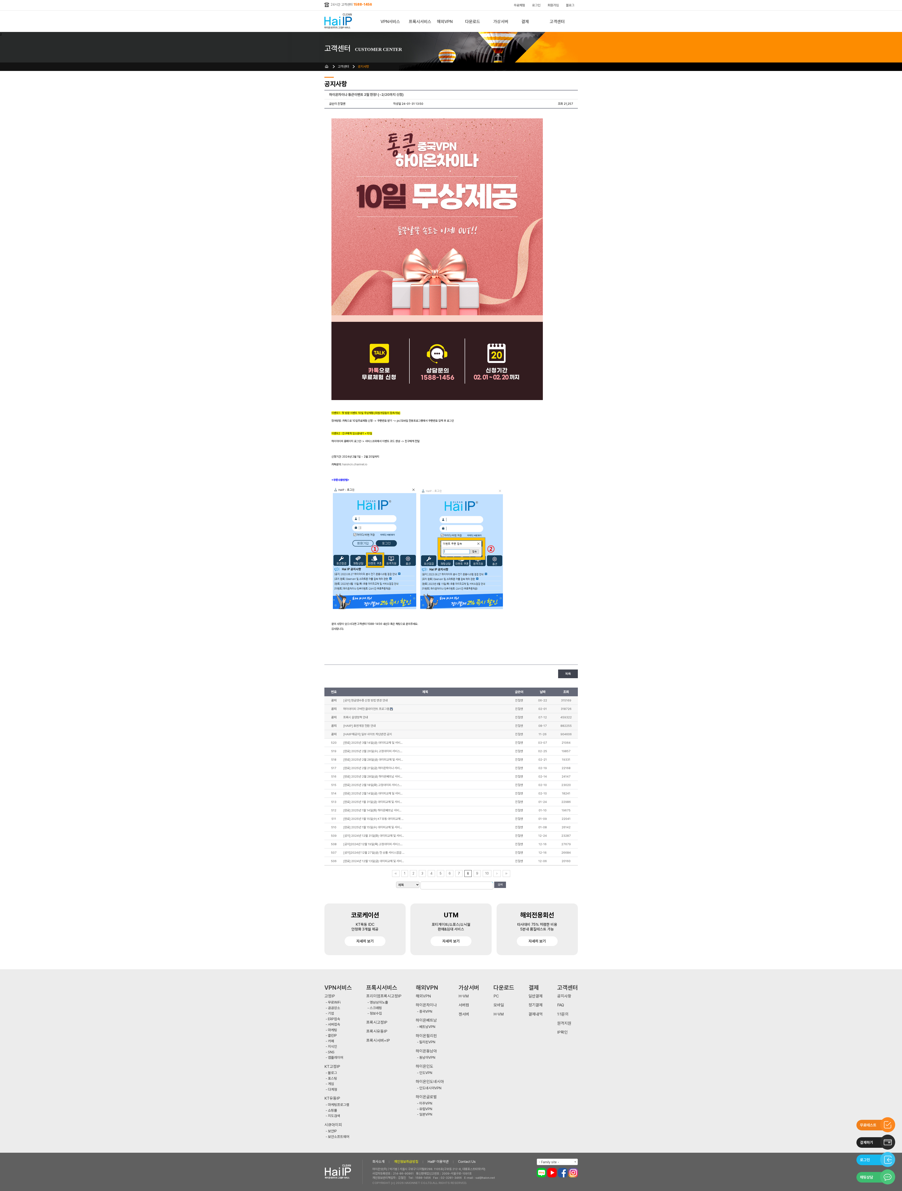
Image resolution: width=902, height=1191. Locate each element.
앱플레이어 (335, 1058)
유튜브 (552, 1172)
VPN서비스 (390, 21)
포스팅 (332, 1079)
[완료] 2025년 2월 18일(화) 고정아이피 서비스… (372, 785)
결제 (525, 21)
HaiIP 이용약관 (438, 1162)
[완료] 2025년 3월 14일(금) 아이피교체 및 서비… (373, 742)
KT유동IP (332, 1098)
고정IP (329, 996)
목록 (568, 674)
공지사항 (363, 66)
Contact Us (467, 1162)
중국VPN (425, 1012)
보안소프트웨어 (338, 1137)
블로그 (570, 5)
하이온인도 (424, 1066)
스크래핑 (376, 1008)
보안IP (332, 1131)
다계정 (332, 1090)
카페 (331, 1041)
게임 (331, 1084)
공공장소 (334, 1008)
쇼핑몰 (332, 1111)
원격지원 (564, 1023)
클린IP (332, 1036)
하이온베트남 (426, 1020)
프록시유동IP (376, 1031)
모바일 (499, 1005)
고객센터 (557, 21)
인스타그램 (573, 1172)
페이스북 (562, 1172)
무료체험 (519, 5)
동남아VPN (427, 1058)
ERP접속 (334, 1019)
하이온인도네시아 (430, 1081)
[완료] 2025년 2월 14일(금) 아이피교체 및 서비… (373, 793)
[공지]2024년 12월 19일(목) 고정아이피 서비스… (373, 844)
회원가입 (553, 5)
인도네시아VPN (430, 1088)
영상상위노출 (379, 1002)
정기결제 (536, 1005)
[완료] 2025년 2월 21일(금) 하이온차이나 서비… (372, 768)
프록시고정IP (376, 1022)
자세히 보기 (365, 941)
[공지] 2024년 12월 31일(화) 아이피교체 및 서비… (373, 835)
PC (496, 996)
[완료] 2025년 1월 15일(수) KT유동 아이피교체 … (373, 819)
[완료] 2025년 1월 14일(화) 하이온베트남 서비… (372, 810)
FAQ (560, 1005)
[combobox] (557, 1162)
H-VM (464, 996)
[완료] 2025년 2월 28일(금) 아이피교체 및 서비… (373, 759)
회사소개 (378, 1162)
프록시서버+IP (378, 1040)
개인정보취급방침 (406, 1162)
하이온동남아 (426, 1051)
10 (487, 873)
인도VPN (425, 1073)
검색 (500, 884)
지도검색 (334, 1116)
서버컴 (464, 1005)
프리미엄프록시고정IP (383, 996)
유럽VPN (425, 1109)
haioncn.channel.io (354, 464)
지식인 (332, 1047)
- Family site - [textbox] (549, 1162)
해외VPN (445, 21)
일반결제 (536, 996)
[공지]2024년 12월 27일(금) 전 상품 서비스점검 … (373, 852)
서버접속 (334, 1025)
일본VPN (425, 1115)
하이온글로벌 (426, 1097)
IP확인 (562, 1032)
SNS (331, 1052)
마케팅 (332, 1030)
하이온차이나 (426, 1005)
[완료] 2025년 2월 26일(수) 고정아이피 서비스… (372, 751)
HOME (326, 66)
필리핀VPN (427, 1042)
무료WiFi (334, 1002)
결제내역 (536, 1014)
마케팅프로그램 (338, 1105)
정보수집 (376, 1014)
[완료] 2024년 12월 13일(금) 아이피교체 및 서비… (373, 861)
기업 (331, 1014)
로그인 (536, 5)
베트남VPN (427, 1027)
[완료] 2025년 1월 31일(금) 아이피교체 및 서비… (372, 802)
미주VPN (425, 1103)
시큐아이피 (333, 1125)
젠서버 (464, 1014)
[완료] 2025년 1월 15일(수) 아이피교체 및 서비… (372, 827)
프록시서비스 (420, 21)
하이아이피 (339, 21)
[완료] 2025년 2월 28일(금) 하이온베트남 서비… (372, 776)
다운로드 (472, 21)
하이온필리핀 (426, 1036)
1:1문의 (562, 1014)
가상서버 (500, 21)
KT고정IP (332, 1066)
